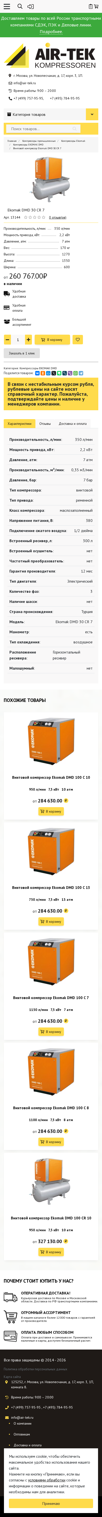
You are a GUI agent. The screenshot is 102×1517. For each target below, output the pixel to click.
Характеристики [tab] (19, 423)
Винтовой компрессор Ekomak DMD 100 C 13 (51, 887)
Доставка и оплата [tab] (73, 423)
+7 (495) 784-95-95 (65, 98)
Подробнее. (51, 31)
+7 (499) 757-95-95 (28, 98)
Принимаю (51, 1503)
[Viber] (70, 373)
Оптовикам (22, 1434)
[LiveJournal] (64, 373)
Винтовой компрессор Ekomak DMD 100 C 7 (51, 997)
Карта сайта (12, 1377)
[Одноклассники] (43, 373)
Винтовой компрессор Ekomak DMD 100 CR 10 (51, 1218)
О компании (22, 1423)
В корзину (54, 339)
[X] (53, 373)
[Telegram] (81, 373)
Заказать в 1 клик (22, 353)
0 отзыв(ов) (57, 217)
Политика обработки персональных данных (35, 1369)
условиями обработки (46, 1479)
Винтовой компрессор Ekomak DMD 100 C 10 (51, 777)
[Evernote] (59, 373)
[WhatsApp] (75, 373)
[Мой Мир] (48, 373)
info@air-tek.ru (25, 83)
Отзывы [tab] (45, 423)
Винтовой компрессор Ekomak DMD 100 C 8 (51, 1108)
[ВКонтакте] (37, 373)
